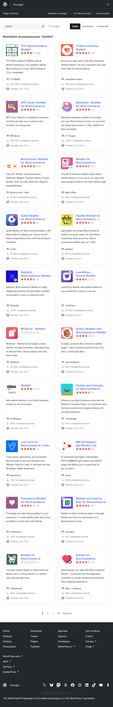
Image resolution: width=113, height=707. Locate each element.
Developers (64, 641)
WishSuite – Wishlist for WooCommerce (88, 104)
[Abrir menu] (108, 4)
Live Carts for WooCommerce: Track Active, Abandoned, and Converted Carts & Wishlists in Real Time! (36, 443)
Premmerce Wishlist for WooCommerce (33, 500)
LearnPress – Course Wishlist (85, 274)
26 (58, 613)
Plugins (34, 641)
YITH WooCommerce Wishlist (34, 47)
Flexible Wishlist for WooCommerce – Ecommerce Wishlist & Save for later (90, 217)
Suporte (62, 636)
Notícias (7, 636)
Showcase (36, 630)
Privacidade (9, 646)
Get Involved (92, 630)
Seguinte (67, 613)
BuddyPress (11, 671)
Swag (89, 646)
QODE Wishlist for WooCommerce (33, 217)
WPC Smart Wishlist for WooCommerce (33, 104)
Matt (7, 661)
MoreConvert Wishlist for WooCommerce (34, 161)
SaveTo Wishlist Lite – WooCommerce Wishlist (91, 330)
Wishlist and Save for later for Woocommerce (91, 500)
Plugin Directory (11, 13)
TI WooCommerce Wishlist (87, 47)
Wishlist (26, 385)
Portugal (14, 685)
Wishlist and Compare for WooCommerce (89, 387)
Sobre (6, 630)
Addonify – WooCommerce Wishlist (36, 274)
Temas (34, 636)
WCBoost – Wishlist (33, 328)
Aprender (63, 630)
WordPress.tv (66, 646)
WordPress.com (13, 656)
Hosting (7, 641)
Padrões (35, 646)
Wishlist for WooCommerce (85, 161)
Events (89, 636)
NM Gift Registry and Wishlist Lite (86, 443)
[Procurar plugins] (43, 26)
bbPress (9, 666)
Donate (91, 641)
